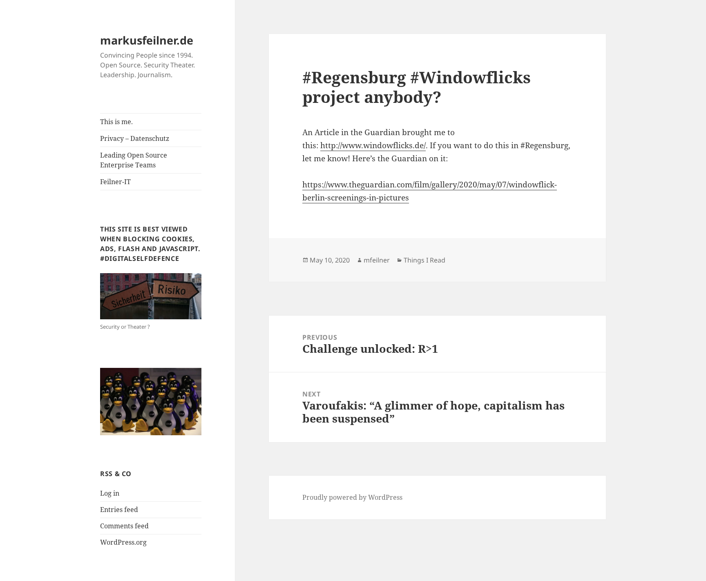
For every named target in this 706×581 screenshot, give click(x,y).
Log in (109, 493)
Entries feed (119, 509)
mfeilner (377, 260)
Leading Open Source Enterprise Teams (133, 160)
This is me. (116, 121)
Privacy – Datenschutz (134, 138)
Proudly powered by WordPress (352, 497)
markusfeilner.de (146, 40)
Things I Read (424, 260)
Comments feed (124, 525)
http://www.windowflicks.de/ (373, 145)
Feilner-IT (115, 181)
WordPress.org (123, 542)
